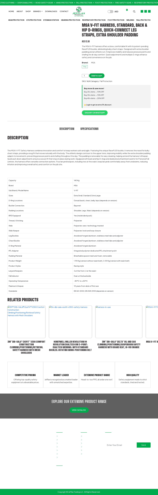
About (20, 11)
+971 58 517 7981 (85, 479)
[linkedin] (131, 451)
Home (11, 11)
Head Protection (16, 20)
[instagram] (128, 451)
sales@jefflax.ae (66, 483)
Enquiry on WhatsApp (95, 113)
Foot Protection (116, 20)
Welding (130, 20)
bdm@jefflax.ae (84, 483)
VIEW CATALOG (79, 410)
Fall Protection (144, 20)
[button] (134, 11)
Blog (85, 447)
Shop (28, 11)
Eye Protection (33, 20)
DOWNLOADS (51, 11)
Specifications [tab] (89, 128)
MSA (93, 62)
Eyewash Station (51, 20)
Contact (64, 11)
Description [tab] (66, 128)
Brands (37, 11)
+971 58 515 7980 (67, 479)
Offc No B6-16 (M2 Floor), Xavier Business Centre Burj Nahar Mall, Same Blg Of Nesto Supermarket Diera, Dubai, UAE (79, 472)
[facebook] (124, 451)
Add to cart (96, 75)
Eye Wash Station (65, 439)
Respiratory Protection (93, 20)
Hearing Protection (70, 20)
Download (87, 450)
